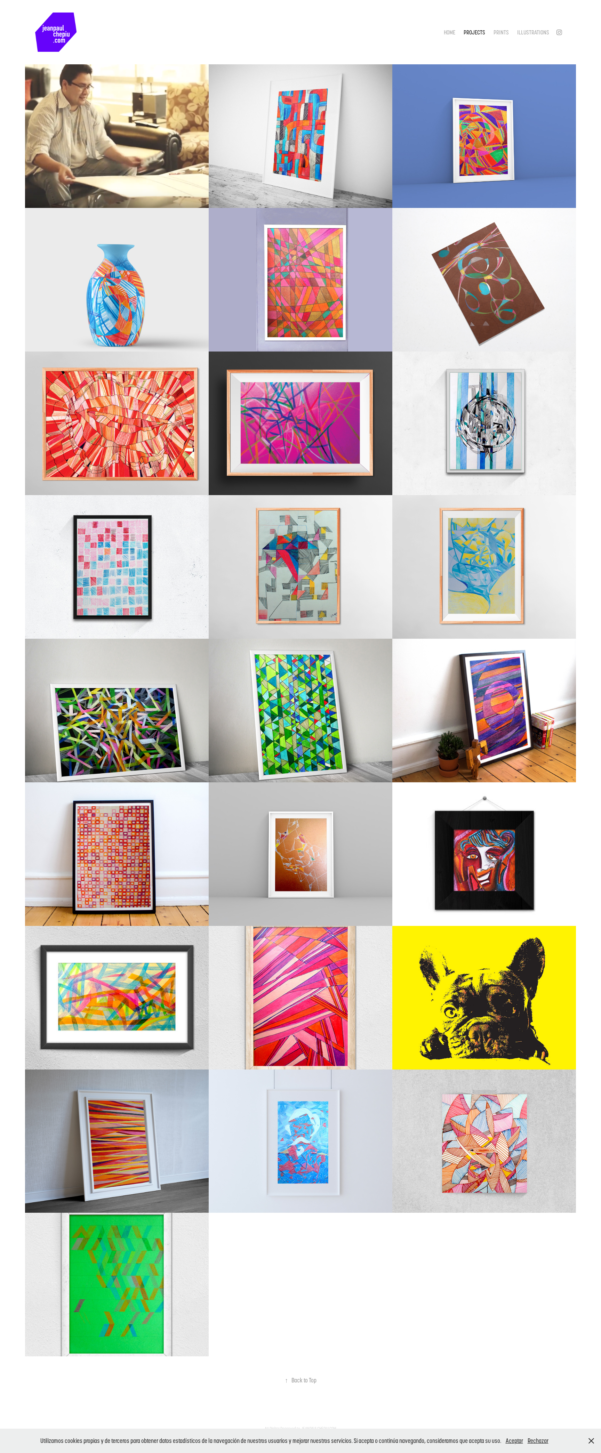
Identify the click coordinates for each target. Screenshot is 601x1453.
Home (449, 32)
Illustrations (533, 32)
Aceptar (514, 1440)
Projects (474, 32)
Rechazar (538, 1440)
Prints (501, 32)
